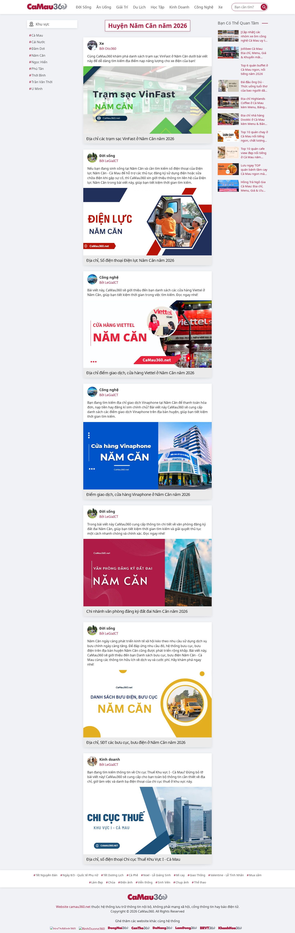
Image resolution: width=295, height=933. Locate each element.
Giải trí (122, 7)
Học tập (157, 7)
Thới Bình (39, 75)
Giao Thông (197, 875)
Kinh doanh (179, 7)
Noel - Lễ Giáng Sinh (157, 875)
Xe (220, 7)
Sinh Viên (164, 882)
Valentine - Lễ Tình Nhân (227, 875)
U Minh (37, 89)
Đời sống (83, 7)
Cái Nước (38, 42)
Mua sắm (255, 875)
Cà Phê (133, 875)
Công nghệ (203, 7)
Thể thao (200, 882)
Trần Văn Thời (42, 82)
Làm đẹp (97, 882)
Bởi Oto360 (107, 48)
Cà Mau (37, 35)
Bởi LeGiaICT (108, 161)
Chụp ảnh (182, 882)
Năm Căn (38, 55)
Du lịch (139, 7)
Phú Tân (38, 68)
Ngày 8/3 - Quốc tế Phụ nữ (80, 875)
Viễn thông (145, 882)
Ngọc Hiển (39, 62)
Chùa (111, 882)
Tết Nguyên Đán (46, 875)
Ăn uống (103, 7)
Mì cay (180, 875)
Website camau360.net (73, 906)
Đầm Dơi (38, 48)
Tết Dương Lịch (113, 875)
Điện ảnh (126, 882)
